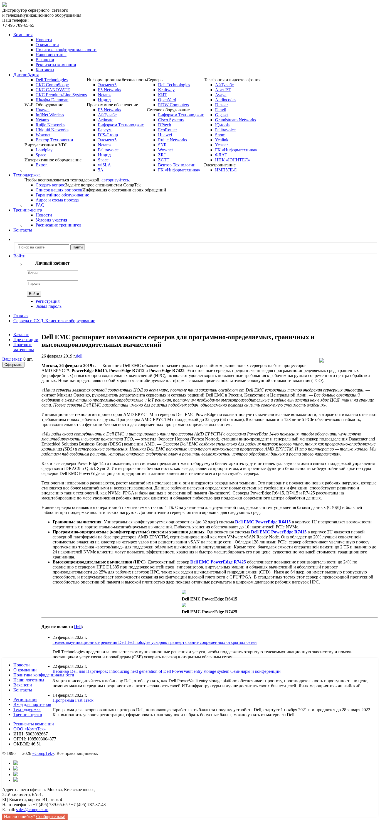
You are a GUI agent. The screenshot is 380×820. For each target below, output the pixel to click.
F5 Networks (109, 89)
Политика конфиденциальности (66, 49)
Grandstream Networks (235, 119)
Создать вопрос (50, 185)
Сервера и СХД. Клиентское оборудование (54, 320)
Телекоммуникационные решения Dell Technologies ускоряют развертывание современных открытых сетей (155, 642)
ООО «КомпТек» (29, 729)
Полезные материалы (23, 347)
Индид (104, 99)
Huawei (43, 109)
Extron (42, 164)
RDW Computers (173, 104)
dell (79, 356)
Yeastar (221, 144)
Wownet (43, 134)
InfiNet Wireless (50, 114)
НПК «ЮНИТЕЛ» (232, 159)
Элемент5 (107, 84)
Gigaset (221, 114)
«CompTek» (43, 753)
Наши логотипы (51, 54)
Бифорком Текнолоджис (121, 124)
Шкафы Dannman (52, 99)
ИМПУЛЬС (226, 170)
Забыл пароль (48, 306)
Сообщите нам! (50, 816)
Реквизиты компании (56, 64)
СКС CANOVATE (53, 89)
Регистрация (48, 301)
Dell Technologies (52, 79)
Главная (20, 315)
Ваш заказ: (12, 359)
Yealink (221, 139)
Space (41, 154)
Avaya (220, 94)
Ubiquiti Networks (52, 129)
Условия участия (51, 220)
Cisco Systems (171, 119)
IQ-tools (222, 124)
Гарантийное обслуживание (62, 195)
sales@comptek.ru (32, 809)
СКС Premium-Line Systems (61, 94)
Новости (44, 39)
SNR (162, 144)
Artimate (105, 119)
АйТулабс (107, 114)
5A (100, 170)
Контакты (45, 69)
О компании (47, 44)
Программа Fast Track (73, 700)
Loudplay (44, 149)
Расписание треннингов (59, 225)
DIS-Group (108, 134)
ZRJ (162, 154)
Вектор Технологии (54, 139)
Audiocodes (225, 99)
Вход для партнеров (32, 704)
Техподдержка (27, 709)
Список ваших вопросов (59, 190)
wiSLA (104, 164)
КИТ (162, 94)
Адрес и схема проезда (57, 200)
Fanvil (220, 109)
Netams (42, 119)
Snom (220, 134)
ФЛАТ (221, 154)
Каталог (21, 334)
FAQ (40, 205)
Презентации (25, 339)
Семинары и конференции (255, 671)
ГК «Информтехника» (179, 170)
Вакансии (45, 59)
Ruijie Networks (50, 124)
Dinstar (221, 104)
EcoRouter (167, 129)
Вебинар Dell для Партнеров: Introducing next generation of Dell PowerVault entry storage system (141, 671)
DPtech (164, 124)
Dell (78, 626)
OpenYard (167, 99)
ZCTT (163, 159)
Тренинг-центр (27, 714)
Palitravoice (108, 149)
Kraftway (166, 89)
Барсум (105, 129)
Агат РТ (223, 89)
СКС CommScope (52, 84)
